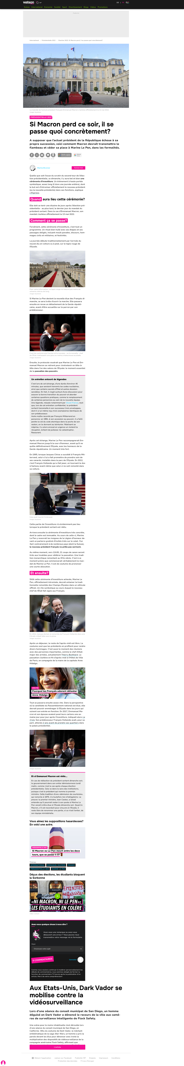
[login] (3, 1062)
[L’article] (76, 1017)
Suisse (27, 7)
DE (118, 2)
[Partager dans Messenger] (37, 155)
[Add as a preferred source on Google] (64, 155)
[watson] (28, 2)
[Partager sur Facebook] (32, 155)
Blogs (86, 7)
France (71, 865)
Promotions (103, 7)
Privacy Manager (87, 1061)
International (36, 7)
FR (123, 2)
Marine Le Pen (58, 869)
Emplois (92, 1058)
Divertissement (75, 7)
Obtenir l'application (42, 1058)
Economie (48, 7)
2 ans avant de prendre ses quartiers (61, 723)
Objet (33, 944)
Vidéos (93, 7)
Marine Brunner (43, 168)
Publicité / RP (80, 1058)
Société (57, 7)
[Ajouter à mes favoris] (53, 155)
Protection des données (67, 1061)
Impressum (103, 1058)
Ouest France (72, 403)
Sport (64, 7)
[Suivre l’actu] (77, 155)
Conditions (115, 1058)
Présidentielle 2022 (48, 40)
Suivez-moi (78, 168)
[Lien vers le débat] (48, 155)
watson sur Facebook (63, 1058)
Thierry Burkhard (69, 654)
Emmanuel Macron (56, 865)
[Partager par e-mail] (42, 155)
